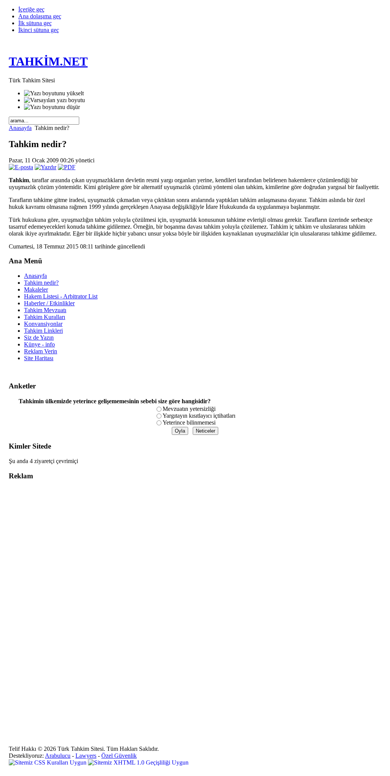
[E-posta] (21, 167)
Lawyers (85, 755)
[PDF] (66, 167)
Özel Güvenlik (119, 755)
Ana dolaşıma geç (39, 16)
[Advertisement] (39, 601)
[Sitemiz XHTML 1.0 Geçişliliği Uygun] (138, 762)
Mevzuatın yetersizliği (189, 409)
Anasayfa (20, 128)
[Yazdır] (45, 167)
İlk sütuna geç (35, 23)
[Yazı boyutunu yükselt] (54, 93)
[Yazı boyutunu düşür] (52, 107)
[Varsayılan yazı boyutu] (54, 100)
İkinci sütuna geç (38, 30)
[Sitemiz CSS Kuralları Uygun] (48, 762)
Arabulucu (57, 755)
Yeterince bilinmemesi (189, 422)
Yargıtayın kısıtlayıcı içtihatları (199, 415)
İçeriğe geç (31, 9)
